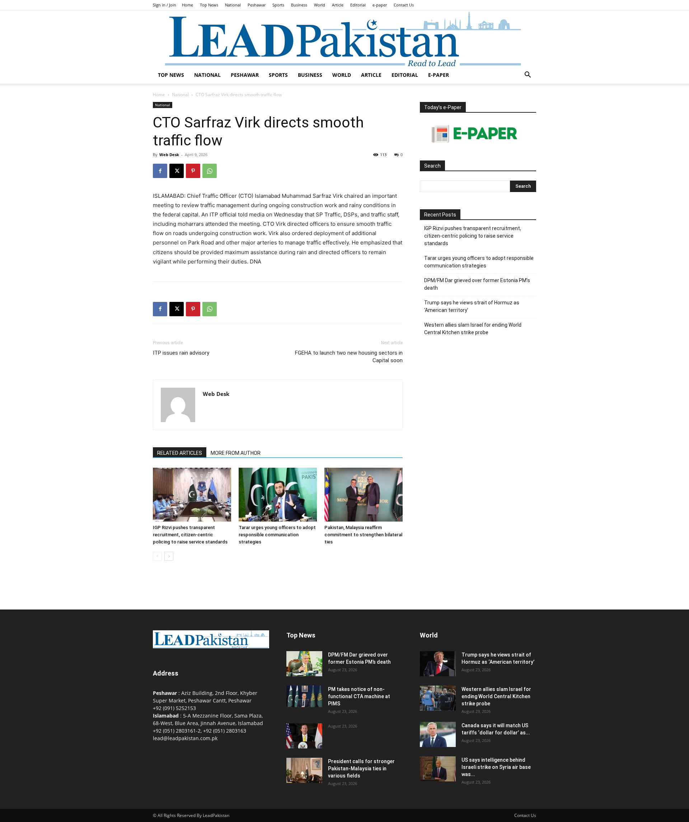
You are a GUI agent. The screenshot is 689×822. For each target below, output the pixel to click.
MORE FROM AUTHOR (236, 453)
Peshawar (257, 5)
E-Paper (438, 74)
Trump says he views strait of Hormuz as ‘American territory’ (471, 306)
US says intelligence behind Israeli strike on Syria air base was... (496, 767)
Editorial (358, 5)
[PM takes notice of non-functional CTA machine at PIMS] (304, 696)
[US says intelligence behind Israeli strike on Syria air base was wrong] (438, 768)
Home (187, 5)
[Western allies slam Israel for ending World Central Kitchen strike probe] (438, 698)
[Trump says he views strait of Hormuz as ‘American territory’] (438, 663)
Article (337, 5)
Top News (209, 5)
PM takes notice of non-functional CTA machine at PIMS (359, 696)
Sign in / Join (164, 5)
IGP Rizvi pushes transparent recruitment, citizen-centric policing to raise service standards (190, 535)
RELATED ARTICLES (179, 453)
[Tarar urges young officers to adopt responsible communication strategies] (278, 495)
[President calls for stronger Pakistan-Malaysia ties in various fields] (304, 770)
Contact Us (404, 5)
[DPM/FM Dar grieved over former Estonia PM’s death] (304, 663)
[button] (527, 75)
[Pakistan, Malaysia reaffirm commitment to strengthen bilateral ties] (363, 495)
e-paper (379, 5)
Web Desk (169, 154)
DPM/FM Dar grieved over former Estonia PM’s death (477, 284)
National (233, 5)
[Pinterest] (193, 171)
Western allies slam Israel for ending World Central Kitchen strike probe (472, 328)
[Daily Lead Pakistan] (344, 38)
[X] (176, 171)
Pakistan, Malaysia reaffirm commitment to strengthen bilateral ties (363, 535)
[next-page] (168, 556)
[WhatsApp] (209, 171)
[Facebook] (160, 171)
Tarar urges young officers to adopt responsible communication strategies (277, 535)
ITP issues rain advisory (181, 353)
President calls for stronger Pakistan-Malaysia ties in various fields (361, 768)
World (319, 5)
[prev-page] (157, 556)
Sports (278, 5)
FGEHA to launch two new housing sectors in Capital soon (349, 357)
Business (299, 5)
